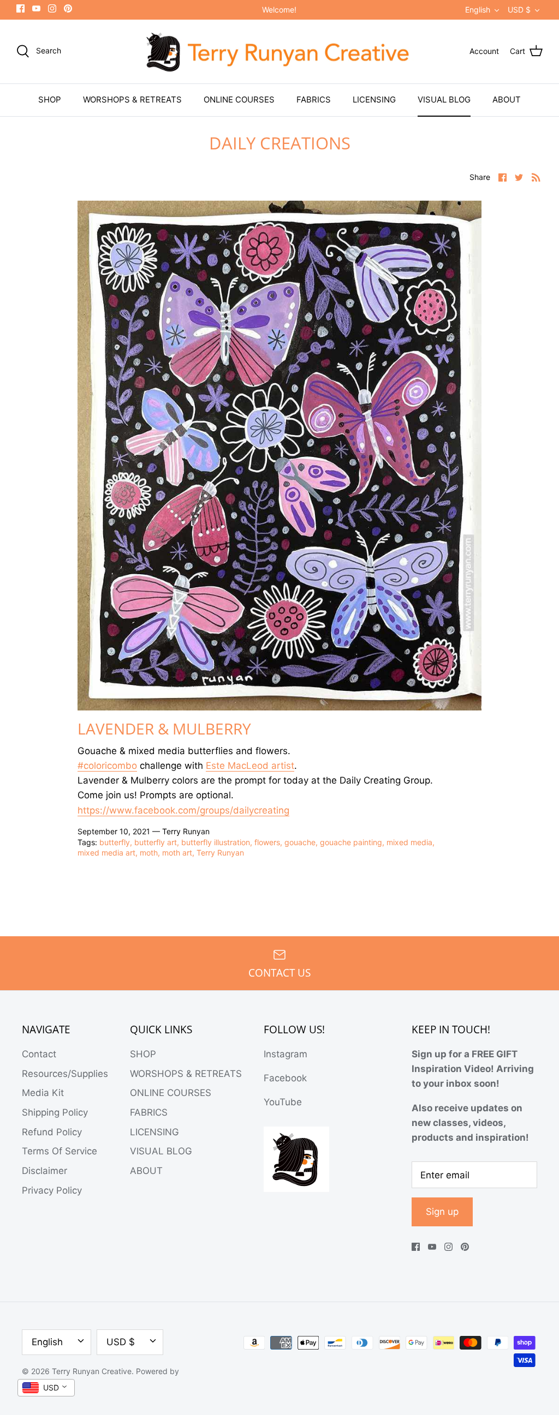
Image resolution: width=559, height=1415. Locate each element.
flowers (267, 842)
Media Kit (43, 1092)
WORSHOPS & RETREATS (132, 99)
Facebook (285, 1078)
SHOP (49, 99)
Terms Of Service (59, 1151)
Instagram (285, 1054)
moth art (177, 852)
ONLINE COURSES (239, 99)
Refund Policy (52, 1132)
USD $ (519, 9)
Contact (39, 1054)
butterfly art (155, 842)
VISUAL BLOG (444, 99)
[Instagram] (52, 8)
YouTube (283, 1102)
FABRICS (313, 99)
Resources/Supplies (65, 1073)
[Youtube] (36, 8)
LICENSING (374, 99)
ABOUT (506, 99)
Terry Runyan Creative (92, 1371)
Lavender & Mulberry (164, 728)
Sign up (442, 1211)
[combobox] (46, 1387)
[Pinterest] (68, 8)
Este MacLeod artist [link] (250, 765)
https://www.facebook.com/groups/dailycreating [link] (183, 810)
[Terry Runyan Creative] (279, 52)
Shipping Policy (55, 1112)
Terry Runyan (220, 852)
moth (149, 852)
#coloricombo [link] (107, 765)
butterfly (114, 842)
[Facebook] (20, 8)
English (477, 9)
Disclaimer (44, 1170)
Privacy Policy (52, 1190)
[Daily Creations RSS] (536, 177)
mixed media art (106, 852)
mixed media (409, 842)
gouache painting (351, 842)
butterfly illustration (215, 842)
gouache (300, 842)
